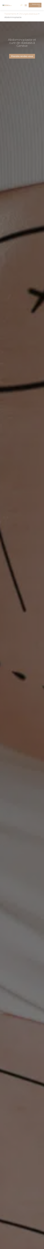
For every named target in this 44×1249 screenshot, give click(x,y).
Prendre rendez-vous (36, 5)
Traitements (10, 14)
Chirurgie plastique (28, 14)
